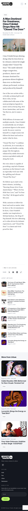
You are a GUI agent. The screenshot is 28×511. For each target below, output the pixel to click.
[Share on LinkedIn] (17, 272)
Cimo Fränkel (8, 56)
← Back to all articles (9, 267)
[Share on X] (9, 272)
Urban (5, 14)
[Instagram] (2, 464)
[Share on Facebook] (13, 272)
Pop (2, 475)
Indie (2, 472)
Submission (4, 481)
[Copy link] (20, 272)
